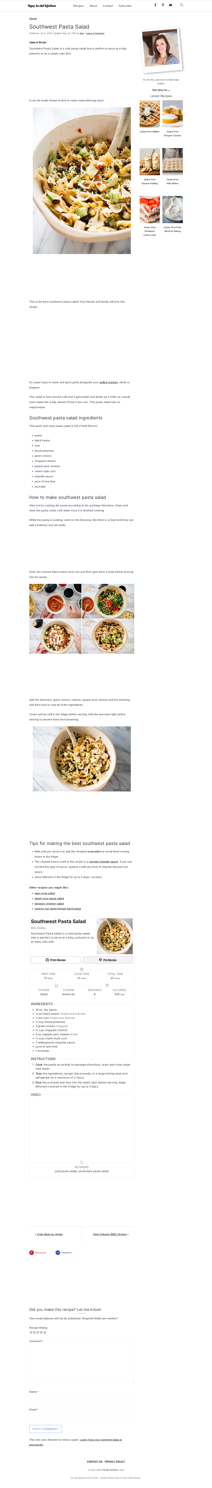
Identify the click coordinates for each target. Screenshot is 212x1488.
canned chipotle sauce (103, 861)
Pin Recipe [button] (110, 959)
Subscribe (125, 5)
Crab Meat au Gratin (50, 1234)
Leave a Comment (95, 33)
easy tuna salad (45, 893)
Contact (108, 5)
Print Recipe (58, 959)
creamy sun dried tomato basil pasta (58, 908)
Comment (36, 1341)
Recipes (78, 5)
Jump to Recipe (37, 42)
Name (34, 1391)
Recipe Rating (38, 1327)
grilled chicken (109, 382)
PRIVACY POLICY (115, 1461)
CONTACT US (95, 1461)
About (93, 5)
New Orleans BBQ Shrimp (109, 1234)
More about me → (161, 90)
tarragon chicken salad (49, 903)
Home (33, 18)
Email (33, 1409)
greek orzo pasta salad (49, 898)
